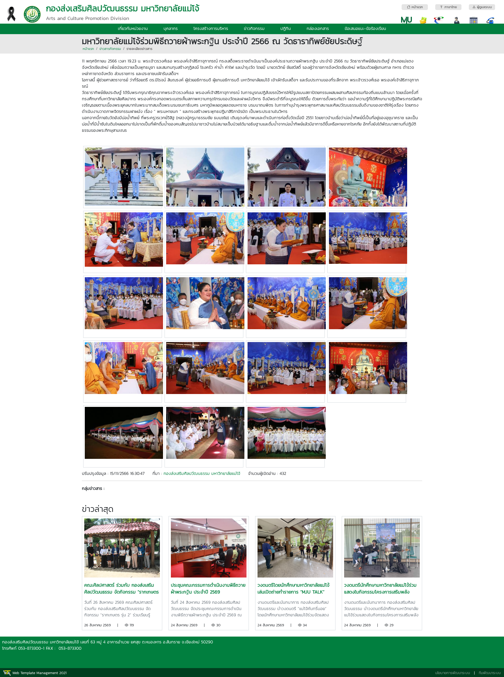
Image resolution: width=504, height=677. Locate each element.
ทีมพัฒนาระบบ (490, 673)
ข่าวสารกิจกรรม (110, 48)
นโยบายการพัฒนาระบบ (452, 673)
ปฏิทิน (285, 28)
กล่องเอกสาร (318, 28)
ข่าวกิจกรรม (254, 28)
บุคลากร (171, 28)
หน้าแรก (88, 48)
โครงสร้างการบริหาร (210, 28)
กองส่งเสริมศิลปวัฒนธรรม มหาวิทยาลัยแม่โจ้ (202, 473)
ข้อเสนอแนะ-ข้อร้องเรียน (365, 28)
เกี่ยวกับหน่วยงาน (133, 28)
